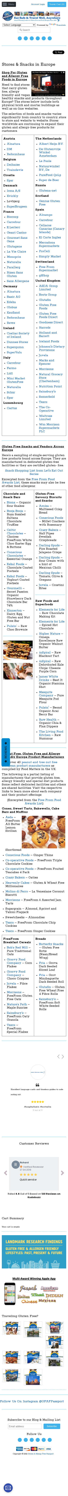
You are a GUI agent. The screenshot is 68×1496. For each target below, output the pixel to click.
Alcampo (45, 215)
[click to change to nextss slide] (62, 1173)
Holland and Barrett (48, 334)
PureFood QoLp (50, 175)
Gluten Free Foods (47, 306)
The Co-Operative (46, 409)
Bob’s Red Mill (17, 948)
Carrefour (14, 222)
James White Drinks (48, 678)
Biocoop (12, 217)
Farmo (11, 368)
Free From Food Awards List (43, 801)
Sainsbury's (47, 392)
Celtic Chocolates (15, 531)
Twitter (20, 38)
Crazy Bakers (48, 530)
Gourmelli (15, 588)
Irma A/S (13, 191)
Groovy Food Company (16, 961)
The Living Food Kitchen (51, 733)
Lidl (10, 373)
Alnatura (13, 144)
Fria (42, 963)
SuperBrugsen (17, 207)
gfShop (44, 275)
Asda (9, 817)
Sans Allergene (18, 281)
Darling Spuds (50, 545)
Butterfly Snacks (51, 944)
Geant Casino (16, 233)
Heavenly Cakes (17, 883)
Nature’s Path (17, 1004)
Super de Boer (49, 180)
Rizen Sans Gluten (15, 274)
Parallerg (13, 267)
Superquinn (15, 347)
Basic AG (13, 297)
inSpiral (45, 653)
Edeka (11, 302)
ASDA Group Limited (48, 287)
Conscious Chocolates (15, 554)
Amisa (44, 506)
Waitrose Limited (45, 417)
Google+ (50, 38)
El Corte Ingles (50, 237)
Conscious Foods (51, 518)
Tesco (43, 402)
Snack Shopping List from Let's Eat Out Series (34, 472)
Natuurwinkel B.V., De (49, 168)
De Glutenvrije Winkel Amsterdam (50, 152)
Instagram (38, 38)
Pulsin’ (12, 626)
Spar (10, 180)
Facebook (26, 38)
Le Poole (45, 161)
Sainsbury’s (15, 1013)
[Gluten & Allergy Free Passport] (34, 21)
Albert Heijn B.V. (51, 144)
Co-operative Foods (19, 860)
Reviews (6, 752)
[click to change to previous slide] (5, 1173)
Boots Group (48, 295)
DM (9, 149)
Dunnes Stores (17, 342)
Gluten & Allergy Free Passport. (41, 1454)
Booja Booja (15, 511)
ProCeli (44, 251)
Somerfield (47, 397)
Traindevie (15, 170)
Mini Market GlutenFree (16, 380)
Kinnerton (14, 611)
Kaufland (13, 313)
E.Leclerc (13, 227)
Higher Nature (49, 634)
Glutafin (45, 300)
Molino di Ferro (16, 891)
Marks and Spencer (46, 362)
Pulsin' (44, 708)
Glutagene (14, 247)
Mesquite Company (46, 694)
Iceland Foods (49, 341)
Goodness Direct (51, 322)
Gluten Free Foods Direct (48, 315)
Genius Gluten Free (49, 203)
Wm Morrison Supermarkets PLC (49, 428)
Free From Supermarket (48, 268)
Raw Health (47, 720)
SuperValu (14, 352)
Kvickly (12, 196)
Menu (11, 4)
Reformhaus (16, 154)
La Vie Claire (16, 252)
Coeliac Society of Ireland (18, 335)
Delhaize (13, 165)
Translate (61, 25)
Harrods (44, 328)
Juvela (43, 355)
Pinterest (44, 38)
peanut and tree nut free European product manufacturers (29, 764)
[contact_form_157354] (8, 1487)
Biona (11, 502)
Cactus (12, 408)
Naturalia (14, 262)
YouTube (32, 38)
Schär (11, 392)
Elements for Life (52, 610)
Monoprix (14, 257)
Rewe (11, 323)
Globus (12, 307)
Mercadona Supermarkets (49, 244)
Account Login (38, 4)
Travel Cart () (56, 4)
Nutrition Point (50, 386)
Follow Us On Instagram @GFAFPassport (32, 1401)
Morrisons (46, 369)
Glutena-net (48, 191)
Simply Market (50, 256)
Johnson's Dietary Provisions (52, 348)
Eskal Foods (15, 564)
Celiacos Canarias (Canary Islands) (52, 229)
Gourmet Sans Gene (17, 239)
